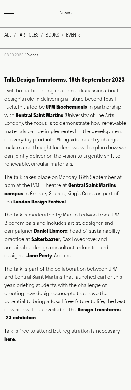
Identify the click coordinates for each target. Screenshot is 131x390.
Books (52, 35)
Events (73, 35)
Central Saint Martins (39, 115)
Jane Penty (39, 255)
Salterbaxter (45, 239)
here (9, 339)
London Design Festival (39, 201)
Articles (29, 35)
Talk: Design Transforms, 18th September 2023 (64, 79)
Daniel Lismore (50, 231)
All (7, 35)
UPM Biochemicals (66, 106)
